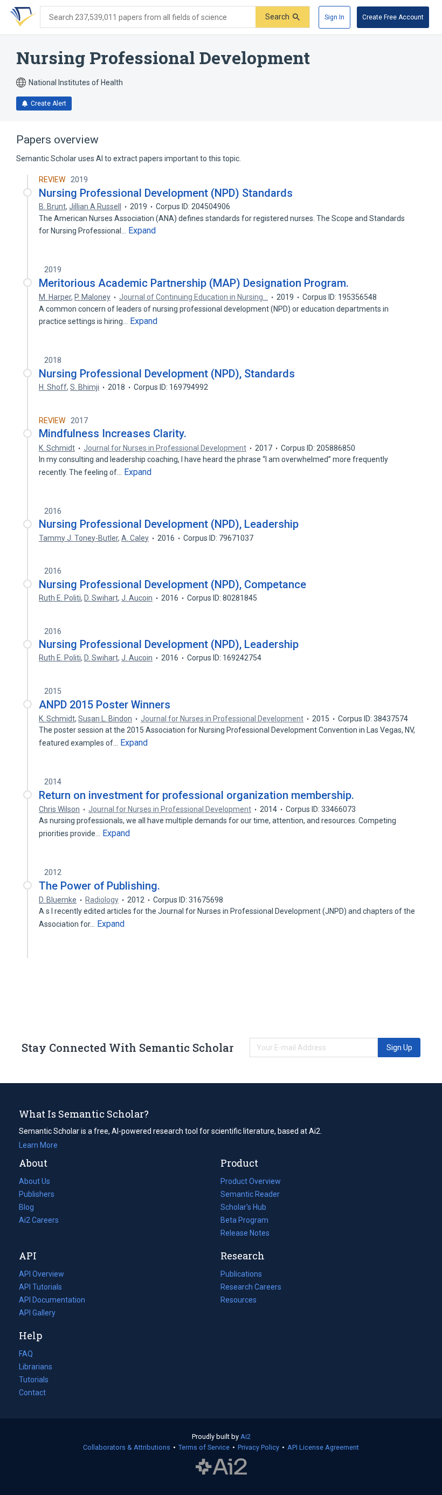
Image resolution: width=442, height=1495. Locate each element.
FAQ (26, 1353)
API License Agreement (323, 1447)
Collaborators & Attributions (126, 1447)
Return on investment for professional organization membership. (196, 795)
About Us (34, 1181)
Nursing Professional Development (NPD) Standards (166, 193)
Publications (241, 1275)
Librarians (35, 1366)
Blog (31, 1208)
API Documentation (52, 1301)
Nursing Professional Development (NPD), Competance (172, 584)
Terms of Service (204, 1447)
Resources (238, 1301)
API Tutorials (40, 1287)
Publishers (36, 1194)
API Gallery (37, 1312)
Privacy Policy (258, 1447)
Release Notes (245, 1233)
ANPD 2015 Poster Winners (104, 704)
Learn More (38, 1145)
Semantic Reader (250, 1194)
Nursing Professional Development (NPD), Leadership (169, 524)
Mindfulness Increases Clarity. (113, 433)
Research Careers (250, 1288)
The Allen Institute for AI (221, 1466)
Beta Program (244, 1220)
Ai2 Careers (39, 1221)
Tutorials (34, 1379)
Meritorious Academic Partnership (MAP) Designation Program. (194, 283)
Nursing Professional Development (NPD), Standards (167, 373)
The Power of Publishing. (99, 885)
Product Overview (250, 1181)
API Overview (41, 1274)
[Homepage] (21, 17)
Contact (32, 1392)
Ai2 (245, 1436)
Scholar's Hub (243, 1207)
